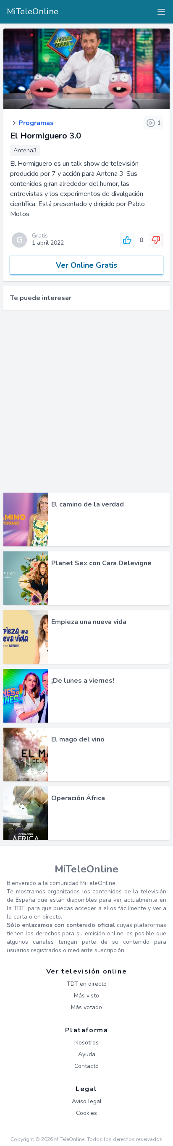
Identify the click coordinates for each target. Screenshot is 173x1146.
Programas (36, 123)
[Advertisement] (86, 401)
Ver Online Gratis (86, 265)
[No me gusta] (156, 240)
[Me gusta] (127, 240)
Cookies (86, 1113)
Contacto (86, 1066)
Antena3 (25, 150)
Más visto (86, 996)
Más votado (86, 1007)
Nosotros (86, 1043)
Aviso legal (87, 1101)
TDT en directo (87, 984)
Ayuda (86, 1054)
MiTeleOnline (32, 11)
